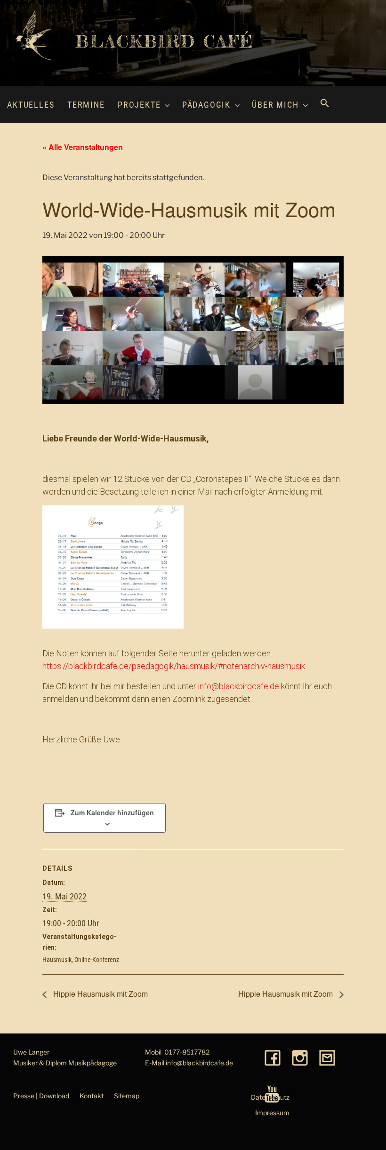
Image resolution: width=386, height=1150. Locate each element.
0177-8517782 (186, 1052)
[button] (325, 104)
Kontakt (92, 1096)
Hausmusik (57, 959)
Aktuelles (30, 105)
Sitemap (126, 1096)
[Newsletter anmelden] (327, 1058)
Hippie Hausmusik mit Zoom (99, 993)
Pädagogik (206, 105)
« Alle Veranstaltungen (82, 147)
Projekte (139, 105)
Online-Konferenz (96, 959)
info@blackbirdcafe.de (238, 686)
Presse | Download (41, 1096)
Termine (86, 105)
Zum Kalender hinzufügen (112, 812)
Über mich (275, 105)
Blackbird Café (164, 41)
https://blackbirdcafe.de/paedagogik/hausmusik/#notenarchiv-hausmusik (173, 666)
